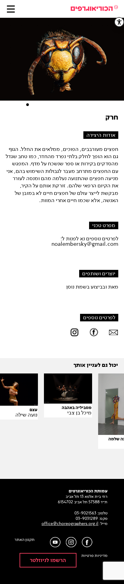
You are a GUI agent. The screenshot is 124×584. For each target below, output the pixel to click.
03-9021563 (85, 513)
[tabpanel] (62, 62)
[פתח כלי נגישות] (119, 22)
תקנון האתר (24, 539)
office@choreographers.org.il (70, 523)
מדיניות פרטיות (94, 555)
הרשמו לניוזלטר (48, 560)
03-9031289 (87, 518)
